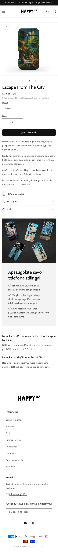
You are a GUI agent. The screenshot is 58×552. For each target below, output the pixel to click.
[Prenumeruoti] (48, 511)
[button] (3, 11)
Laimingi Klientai (14, 419)
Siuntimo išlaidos (21, 98)
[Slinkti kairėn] (22, 81)
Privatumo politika (14, 460)
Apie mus (10, 466)
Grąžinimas (11, 453)
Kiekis (4, 116)
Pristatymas (11, 446)
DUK (8, 433)
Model (5, 103)
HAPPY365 (23, 547)
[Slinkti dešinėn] (35, 81)
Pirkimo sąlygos (13, 440)
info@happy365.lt (18, 494)
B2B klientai (11, 426)
